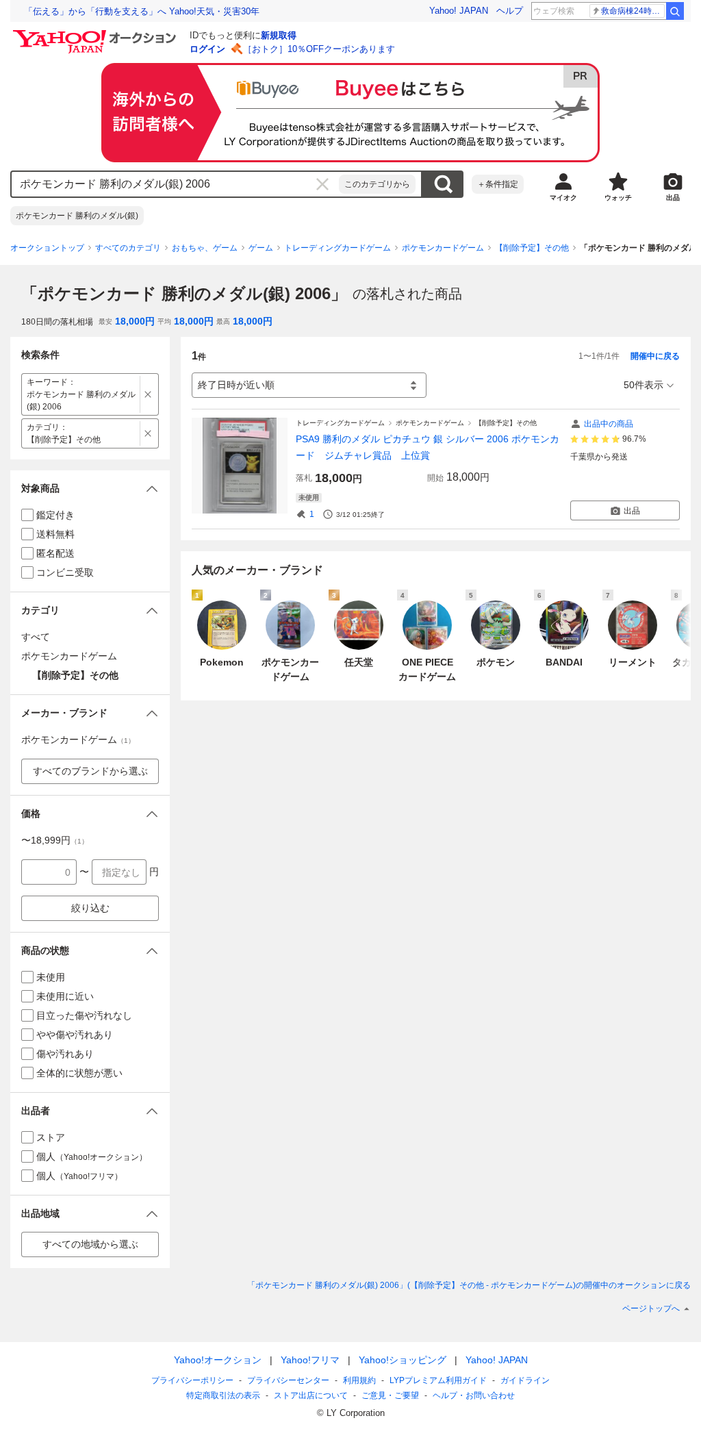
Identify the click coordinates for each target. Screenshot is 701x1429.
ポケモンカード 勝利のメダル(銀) (77, 215)
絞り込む (90, 907)
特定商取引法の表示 (223, 1395)
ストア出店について (311, 1395)
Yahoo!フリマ (310, 1359)
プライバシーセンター (288, 1380)
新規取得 (278, 35)
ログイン (207, 49)
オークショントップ (47, 248)
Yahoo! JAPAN (458, 10)
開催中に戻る (655, 356)
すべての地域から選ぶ (90, 1244)
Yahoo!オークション (218, 1359)
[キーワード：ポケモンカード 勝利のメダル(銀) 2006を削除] (148, 394)
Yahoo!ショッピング (402, 1359)
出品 (632, 511)
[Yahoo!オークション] (96, 33)
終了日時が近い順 (236, 384)
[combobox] (175, 184)
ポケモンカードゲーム (443, 248)
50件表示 (643, 384)
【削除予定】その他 (532, 248)
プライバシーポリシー (192, 1380)
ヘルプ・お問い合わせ (474, 1395)
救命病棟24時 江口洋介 (633, 11)
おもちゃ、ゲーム (205, 248)
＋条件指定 (497, 184)
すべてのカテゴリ (128, 248)
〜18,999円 (54, 840)
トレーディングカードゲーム (337, 248)
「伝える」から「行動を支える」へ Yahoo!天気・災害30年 (141, 11)
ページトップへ (651, 1308)
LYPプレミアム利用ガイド (438, 1380)
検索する (442, 184)
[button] (90, 488)
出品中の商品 (608, 424)
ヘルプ (509, 10)
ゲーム (260, 248)
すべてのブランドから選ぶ (90, 771)
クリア (322, 184)
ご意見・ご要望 (390, 1395)
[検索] (675, 11)
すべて (35, 636)
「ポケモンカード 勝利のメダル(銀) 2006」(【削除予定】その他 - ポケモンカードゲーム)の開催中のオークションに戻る (469, 1285)
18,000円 (135, 321)
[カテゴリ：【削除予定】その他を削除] (148, 433)
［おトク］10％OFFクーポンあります (319, 49)
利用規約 (359, 1380)
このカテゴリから (377, 184)
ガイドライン (525, 1380)
